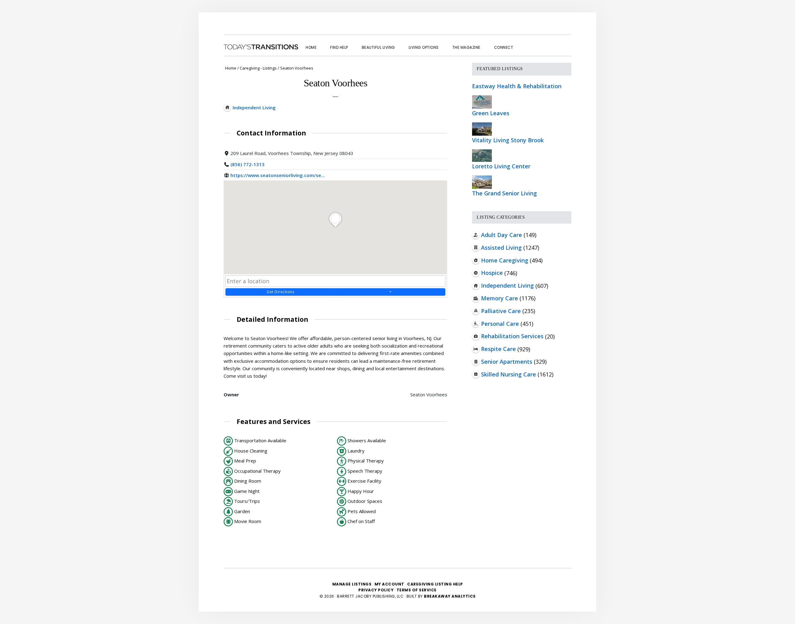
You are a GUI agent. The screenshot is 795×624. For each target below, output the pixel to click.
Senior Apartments (506, 361)
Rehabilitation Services (512, 336)
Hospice (492, 272)
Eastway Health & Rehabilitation (516, 86)
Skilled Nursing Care (508, 374)
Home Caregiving (504, 260)
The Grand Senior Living (504, 193)
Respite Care (498, 349)
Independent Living (507, 285)
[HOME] (261, 47)
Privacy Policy (376, 590)
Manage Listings (352, 584)
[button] (526, 42)
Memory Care (499, 298)
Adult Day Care (501, 235)
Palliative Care (501, 311)
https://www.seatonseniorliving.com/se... (277, 175)
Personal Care (500, 323)
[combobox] (335, 281)
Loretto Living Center (501, 166)
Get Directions (280, 291)
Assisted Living (501, 247)
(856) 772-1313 (247, 164)
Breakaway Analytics (450, 596)
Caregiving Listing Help (435, 584)
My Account (389, 584)
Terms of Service (417, 590)
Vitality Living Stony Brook (508, 140)
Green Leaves (490, 113)
